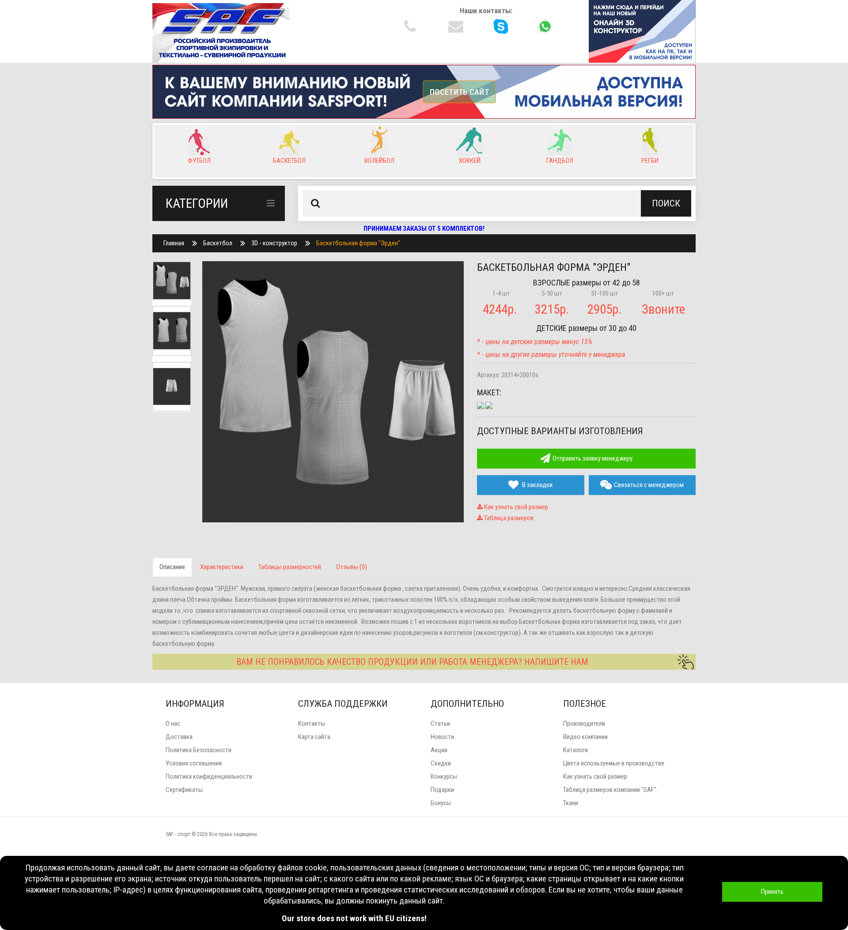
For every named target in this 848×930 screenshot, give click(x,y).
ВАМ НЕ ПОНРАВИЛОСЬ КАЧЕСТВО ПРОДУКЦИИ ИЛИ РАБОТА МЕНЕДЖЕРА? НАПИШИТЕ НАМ (412, 661)
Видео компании (585, 737)
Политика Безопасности (198, 750)
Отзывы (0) (351, 567)
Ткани (570, 803)
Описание (172, 567)
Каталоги (575, 750)
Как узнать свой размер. (595, 776)
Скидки (441, 763)
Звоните (663, 309)
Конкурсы (444, 776)
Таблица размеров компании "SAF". (610, 790)
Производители (584, 724)
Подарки (442, 790)
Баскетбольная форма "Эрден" (358, 243)
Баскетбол (217, 243)
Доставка (179, 737)
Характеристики (221, 567)
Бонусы (441, 803)
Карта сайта (314, 737)
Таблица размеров (508, 518)
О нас (173, 724)
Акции (439, 750)
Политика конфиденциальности (209, 776)
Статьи (440, 724)
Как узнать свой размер (515, 507)
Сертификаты (184, 790)
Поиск (666, 203)
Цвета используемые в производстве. (614, 763)
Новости (442, 737)
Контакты (311, 724)
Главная (173, 243)
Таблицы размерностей (289, 567)
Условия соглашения (194, 763)
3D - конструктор (274, 243)
